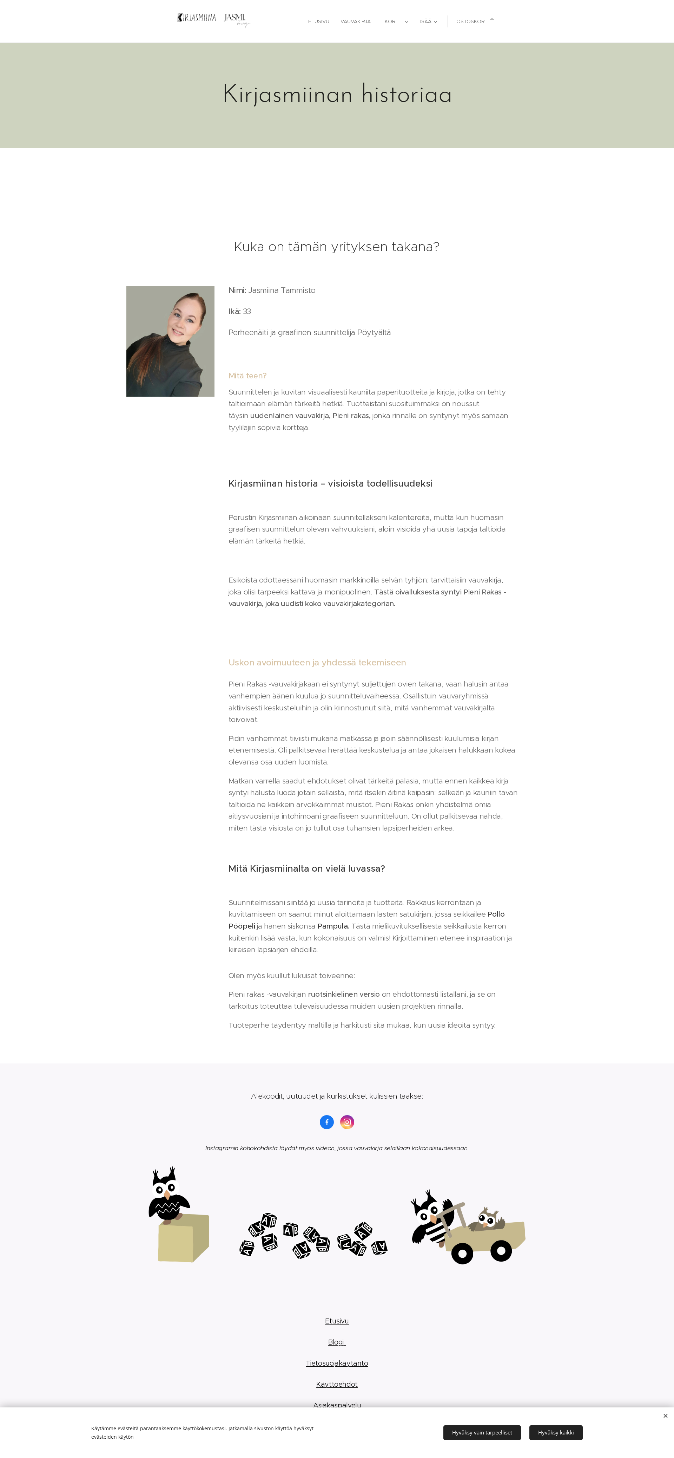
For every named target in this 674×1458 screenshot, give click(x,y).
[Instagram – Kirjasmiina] (347, 1122)
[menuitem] (320, 21)
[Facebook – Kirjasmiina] (327, 1122)
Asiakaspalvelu (337, 1405)
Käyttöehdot (337, 1384)
